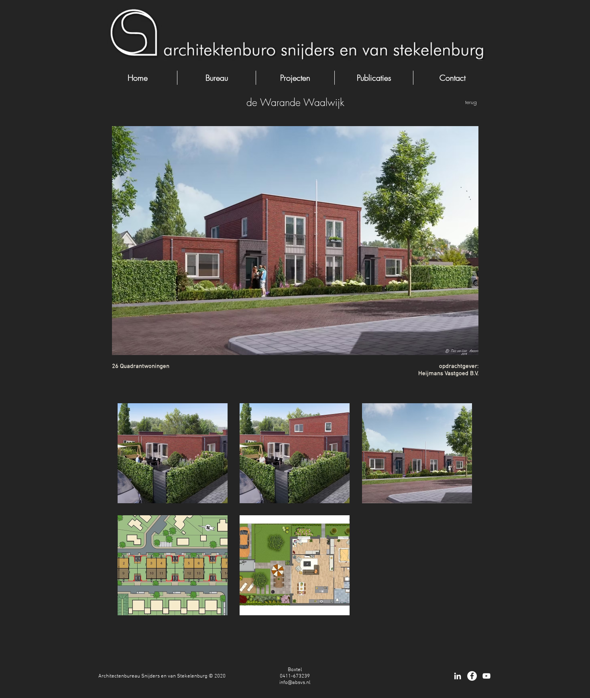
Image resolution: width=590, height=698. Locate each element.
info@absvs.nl (294, 683)
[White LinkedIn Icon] (457, 676)
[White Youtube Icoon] (486, 676)
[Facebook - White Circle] (472, 676)
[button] (173, 453)
